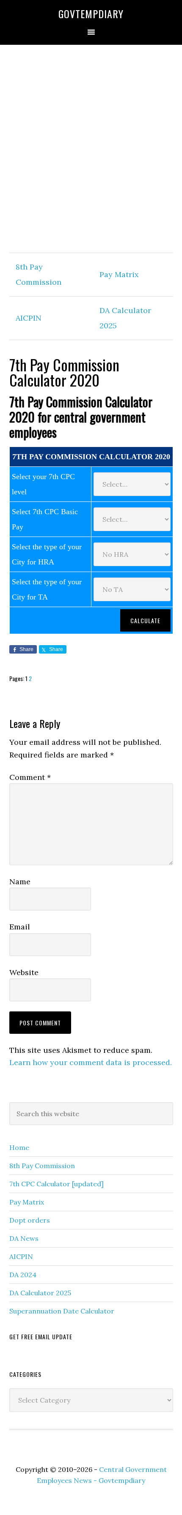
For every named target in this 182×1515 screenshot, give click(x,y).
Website (24, 972)
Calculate (145, 620)
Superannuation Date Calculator (61, 1311)
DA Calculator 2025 (40, 1293)
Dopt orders (29, 1220)
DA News (24, 1238)
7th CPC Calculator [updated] (56, 1184)
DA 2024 (22, 1274)
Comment (30, 777)
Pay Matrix (119, 274)
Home (19, 1147)
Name (19, 881)
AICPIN (28, 318)
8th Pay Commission (42, 1165)
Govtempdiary (91, 13)
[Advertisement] (91, 149)
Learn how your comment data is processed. (90, 1062)
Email (19, 927)
